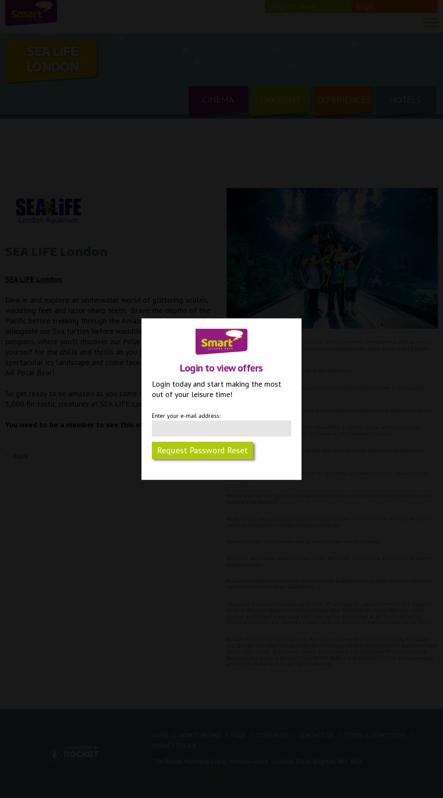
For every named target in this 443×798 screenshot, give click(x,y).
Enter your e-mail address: (186, 416)
